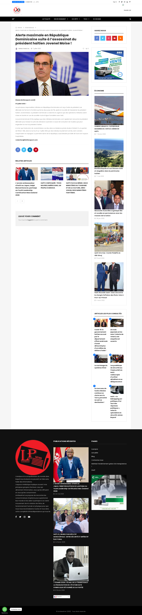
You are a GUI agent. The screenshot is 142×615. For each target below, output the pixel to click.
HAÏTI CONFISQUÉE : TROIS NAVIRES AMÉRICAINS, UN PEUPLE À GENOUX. (51, 185)
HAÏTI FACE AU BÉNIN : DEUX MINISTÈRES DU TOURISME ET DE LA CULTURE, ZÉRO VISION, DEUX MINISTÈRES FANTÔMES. (77, 188)
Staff (93, 470)
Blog (93, 456)
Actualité (46, 19)
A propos (94, 449)
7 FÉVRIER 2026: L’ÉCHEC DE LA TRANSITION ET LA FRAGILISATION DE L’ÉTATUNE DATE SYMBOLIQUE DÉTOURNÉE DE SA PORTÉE (70, 585)
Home (19, 28)
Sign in (115, 2)
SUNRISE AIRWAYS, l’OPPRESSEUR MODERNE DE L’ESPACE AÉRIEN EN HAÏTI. (106, 128)
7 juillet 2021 (37, 49)
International (29, 28)
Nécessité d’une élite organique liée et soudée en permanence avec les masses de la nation (108, 213)
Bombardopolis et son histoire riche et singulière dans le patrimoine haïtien (108, 171)
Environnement (60, 19)
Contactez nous (97, 460)
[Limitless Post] (17, 10)
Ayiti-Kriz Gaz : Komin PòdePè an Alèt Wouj (107, 254)
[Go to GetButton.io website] (5, 613)
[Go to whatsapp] (4, 609)
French (59, 596)
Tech (85, 19)
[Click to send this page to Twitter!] (23, 149)
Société (75, 19)
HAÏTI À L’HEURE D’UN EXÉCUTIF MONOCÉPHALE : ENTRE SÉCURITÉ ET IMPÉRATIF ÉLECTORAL (70, 536)
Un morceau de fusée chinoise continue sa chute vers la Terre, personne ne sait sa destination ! (100, 395)
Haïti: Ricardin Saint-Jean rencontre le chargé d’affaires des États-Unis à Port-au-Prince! (108, 295)
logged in (30, 220)
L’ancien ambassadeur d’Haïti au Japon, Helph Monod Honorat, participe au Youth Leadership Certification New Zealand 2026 (70, 487)
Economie (97, 19)
